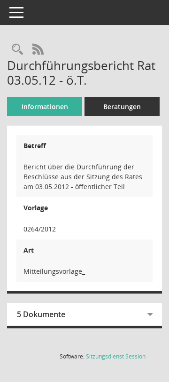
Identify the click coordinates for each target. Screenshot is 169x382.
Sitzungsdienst (116, 356)
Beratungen (122, 106)
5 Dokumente (41, 314)
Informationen (45, 106)
